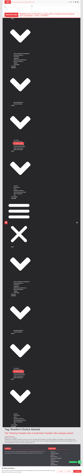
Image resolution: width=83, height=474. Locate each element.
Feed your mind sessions (19, 146)
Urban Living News (18, 193)
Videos (15, 189)
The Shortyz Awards (18, 143)
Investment (16, 56)
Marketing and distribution (20, 59)
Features (13, 66)
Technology (16, 64)
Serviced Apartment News (20, 192)
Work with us (17, 187)
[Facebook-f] (71, 2)
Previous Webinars (18, 104)
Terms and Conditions (56, 458)
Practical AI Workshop (19, 144)
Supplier (15, 63)
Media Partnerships (18, 149)
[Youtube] (77, 2)
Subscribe (13, 198)
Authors (53, 455)
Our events (16, 140)
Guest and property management (22, 53)
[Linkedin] (75, 2)
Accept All (77, 471)
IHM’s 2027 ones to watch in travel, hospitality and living (23, 2)
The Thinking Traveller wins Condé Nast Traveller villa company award (39, 433)
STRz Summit (14, 196)
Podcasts (16, 186)
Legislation (16, 58)
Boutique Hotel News (19, 190)
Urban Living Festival (18, 148)
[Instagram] (73, 2)
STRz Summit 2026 (18, 141)
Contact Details (54, 453)
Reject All (69, 471)
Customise (60, 471)
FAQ (14, 195)
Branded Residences (18, 55)
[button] (79, 462)
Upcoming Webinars (18, 102)
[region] (41, 470)
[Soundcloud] (69, 2)
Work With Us (54, 456)
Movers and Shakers (18, 61)
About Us (53, 451)
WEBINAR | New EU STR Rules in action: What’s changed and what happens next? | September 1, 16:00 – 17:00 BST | (47, 15)
